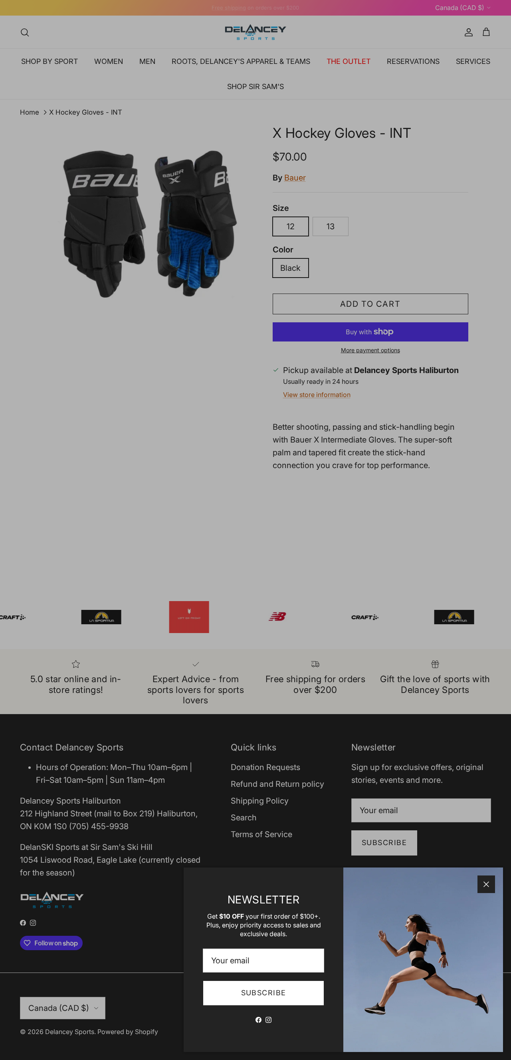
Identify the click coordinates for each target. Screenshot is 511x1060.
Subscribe (263, 993)
